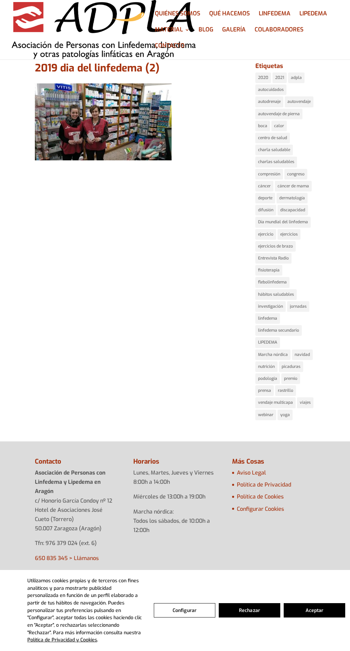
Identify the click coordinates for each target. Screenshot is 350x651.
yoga (285, 414)
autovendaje (299, 101)
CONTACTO (170, 46)
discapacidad (292, 210)
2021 (279, 77)
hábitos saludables (276, 294)
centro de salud (272, 138)
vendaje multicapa (275, 402)
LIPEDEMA (313, 14)
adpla (296, 77)
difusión (265, 210)
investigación (270, 306)
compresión (269, 174)
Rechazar (249, 610)
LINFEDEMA (275, 14)
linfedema (267, 318)
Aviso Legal (251, 472)
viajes (305, 402)
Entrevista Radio (273, 258)
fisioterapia (269, 270)
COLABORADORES (279, 30)
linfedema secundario (278, 330)
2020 (263, 77)
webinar (265, 414)
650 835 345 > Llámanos (67, 558)
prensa (264, 390)
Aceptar (315, 610)
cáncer (264, 186)
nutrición (266, 366)
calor (279, 126)
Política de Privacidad (264, 484)
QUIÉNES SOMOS (177, 14)
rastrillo (285, 390)
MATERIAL (169, 30)
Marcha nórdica (273, 354)
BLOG (206, 30)
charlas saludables (276, 161)
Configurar (185, 610)
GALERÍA (234, 30)
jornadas (298, 306)
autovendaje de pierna (279, 114)
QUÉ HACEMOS (229, 14)
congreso (296, 174)
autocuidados (271, 89)
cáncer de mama (293, 186)
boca (262, 126)
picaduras (291, 366)
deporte (265, 198)
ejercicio (265, 234)
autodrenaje (269, 101)
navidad (302, 354)
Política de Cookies (260, 496)
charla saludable (274, 149)
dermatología (292, 198)
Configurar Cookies (260, 509)
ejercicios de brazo (275, 246)
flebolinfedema (272, 282)
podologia (267, 378)
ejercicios (289, 234)
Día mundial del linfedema (283, 222)
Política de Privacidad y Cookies (62, 640)
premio (290, 378)
